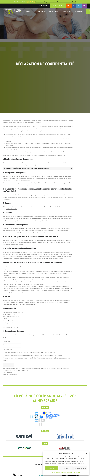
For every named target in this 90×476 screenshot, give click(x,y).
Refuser (66, 468)
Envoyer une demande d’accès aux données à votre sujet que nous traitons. (29, 352)
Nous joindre (79, 11)
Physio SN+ (27, 11)
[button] (86, 453)
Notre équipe (41, 11)
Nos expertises (53, 11)
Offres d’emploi (44, 6)
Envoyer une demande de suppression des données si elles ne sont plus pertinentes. (33, 355)
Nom (4, 337)
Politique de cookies (56, 472)
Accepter (51, 468)
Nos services (67, 11)
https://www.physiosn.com (10, 129)
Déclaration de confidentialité (68, 472)
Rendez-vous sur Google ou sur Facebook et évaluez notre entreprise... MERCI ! (55, 2)
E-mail (5, 345)
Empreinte (78, 472)
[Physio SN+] (12, 11)
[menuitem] (44, 6)
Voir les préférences (80, 468)
